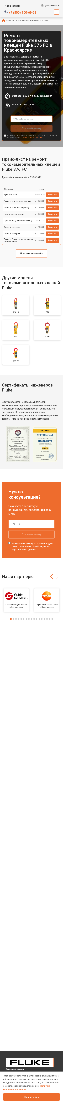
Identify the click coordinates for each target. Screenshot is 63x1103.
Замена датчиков (12, 227)
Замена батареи (12, 233)
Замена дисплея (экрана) (16, 207)
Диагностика (10, 194)
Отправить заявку (31, 128)
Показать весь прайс (31, 253)
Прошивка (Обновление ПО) (18, 220)
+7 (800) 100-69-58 (22, 12)
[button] (51, 576)
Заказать (52, 195)
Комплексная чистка (14, 214)
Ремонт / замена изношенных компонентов (18, 240)
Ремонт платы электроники (18, 201)
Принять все (31, 1097)
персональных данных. (32, 138)
